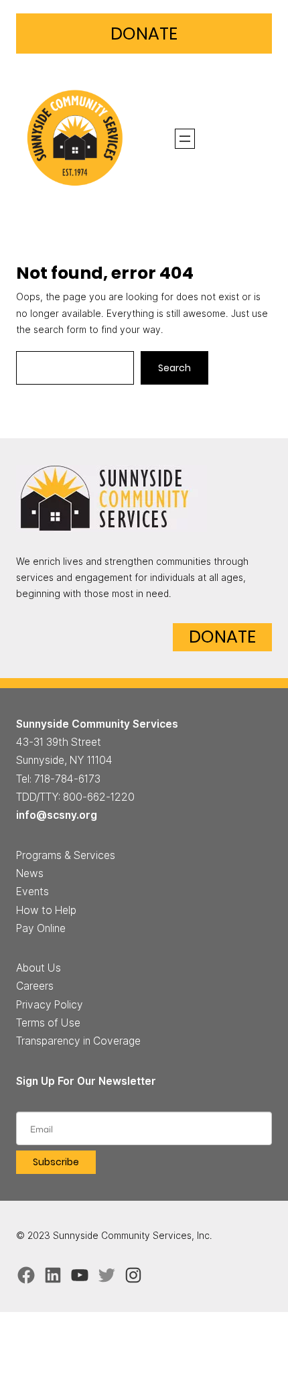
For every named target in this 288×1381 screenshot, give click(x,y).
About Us (38, 968)
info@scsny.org (56, 815)
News (30, 873)
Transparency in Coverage (78, 1041)
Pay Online (41, 928)
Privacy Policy (49, 1004)
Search (174, 368)
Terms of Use (48, 1022)
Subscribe (56, 1162)
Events (32, 891)
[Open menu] (185, 139)
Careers (35, 986)
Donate (144, 33)
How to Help (46, 910)
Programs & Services (65, 855)
